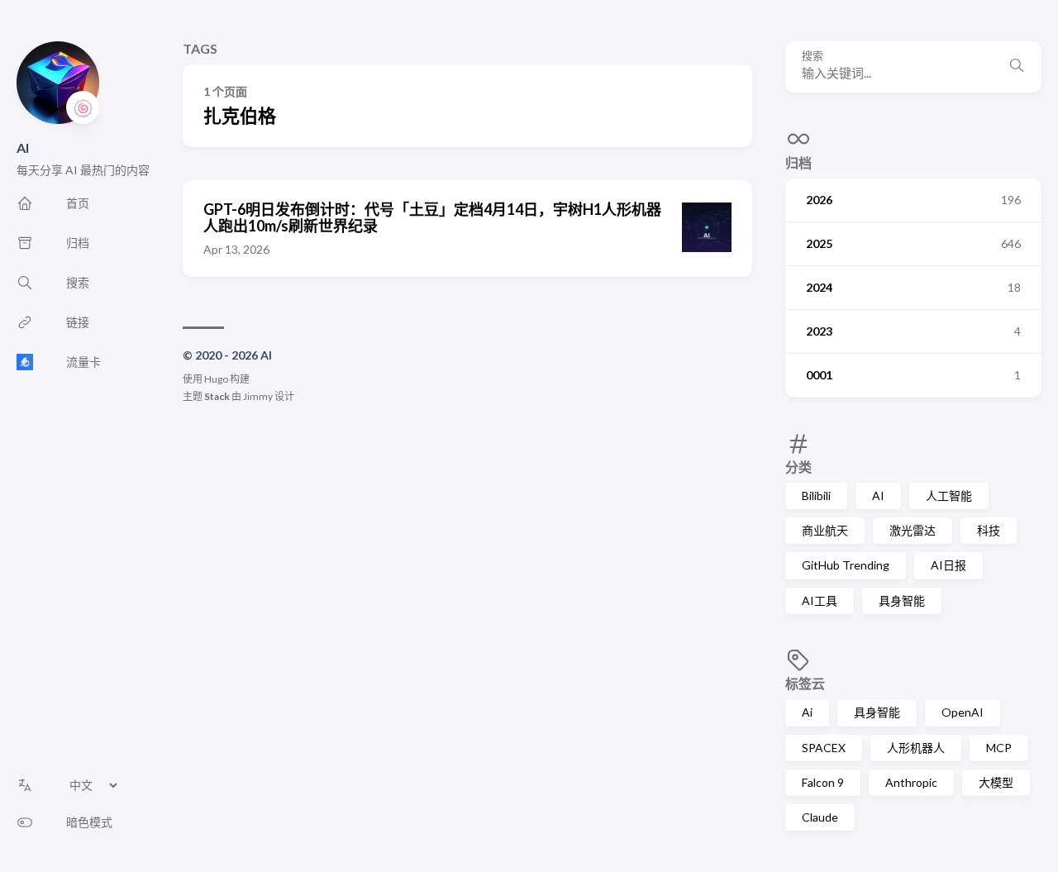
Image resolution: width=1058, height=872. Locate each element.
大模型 (996, 782)
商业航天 (825, 530)
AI (23, 147)
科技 (988, 530)
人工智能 (949, 495)
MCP (999, 748)
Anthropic (911, 782)
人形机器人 (916, 748)
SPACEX (824, 748)
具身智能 (902, 600)
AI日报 (948, 565)
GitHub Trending (845, 565)
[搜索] (1016, 67)
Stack (217, 396)
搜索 (812, 56)
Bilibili (816, 495)
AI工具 (819, 600)
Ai (807, 712)
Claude (820, 817)
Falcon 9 (823, 782)
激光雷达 (912, 530)
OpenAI (962, 712)
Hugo (216, 379)
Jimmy (258, 396)
